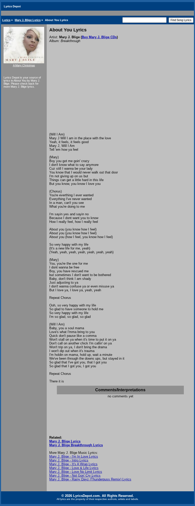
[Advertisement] (120, 94)
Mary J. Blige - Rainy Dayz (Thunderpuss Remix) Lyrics (90, 479)
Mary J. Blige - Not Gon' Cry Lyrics (75, 475)
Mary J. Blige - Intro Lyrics (68, 460)
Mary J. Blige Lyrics (28, 20)
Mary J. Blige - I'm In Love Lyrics (73, 456)
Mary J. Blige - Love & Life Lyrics (74, 468)
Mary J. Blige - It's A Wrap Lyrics (73, 464)
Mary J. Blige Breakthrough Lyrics (76, 445)
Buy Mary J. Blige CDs (99, 37)
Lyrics (6, 20)
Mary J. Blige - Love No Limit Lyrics (75, 472)
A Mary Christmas (24, 65)
